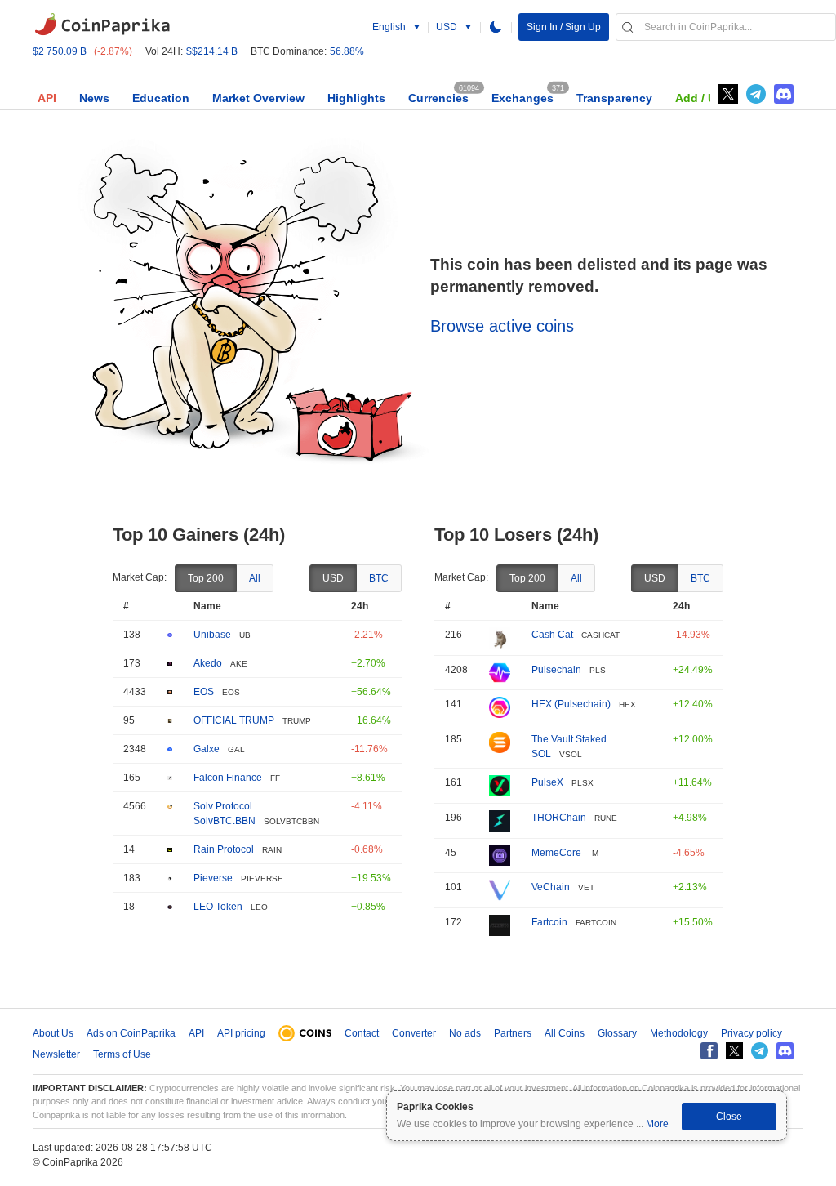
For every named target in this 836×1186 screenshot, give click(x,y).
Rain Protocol (223, 849)
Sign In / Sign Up (564, 27)
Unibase (212, 634)
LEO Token (217, 906)
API (47, 98)
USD (333, 578)
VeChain (550, 887)
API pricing (241, 1033)
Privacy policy (751, 1033)
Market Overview (258, 98)
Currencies (438, 98)
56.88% (347, 51)
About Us (53, 1033)
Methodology (679, 1033)
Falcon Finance (227, 777)
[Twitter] (728, 94)
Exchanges (522, 98)
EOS (203, 692)
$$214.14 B (212, 51)
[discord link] (784, 94)
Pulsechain (556, 669)
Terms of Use (122, 1054)
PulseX (547, 782)
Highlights (356, 98)
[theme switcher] (495, 27)
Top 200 (206, 578)
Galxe (206, 749)
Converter (414, 1033)
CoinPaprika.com (102, 24)
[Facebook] (709, 1050)
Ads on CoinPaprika (131, 1033)
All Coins (565, 1033)
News (94, 98)
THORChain (558, 817)
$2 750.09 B (60, 51)
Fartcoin (549, 922)
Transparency (614, 98)
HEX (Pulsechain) (571, 704)
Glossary (617, 1033)
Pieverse (213, 878)
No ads (465, 1033)
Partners (512, 1033)
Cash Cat (552, 634)
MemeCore (557, 852)
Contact (362, 1033)
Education (160, 98)
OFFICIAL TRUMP (233, 720)
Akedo (207, 663)
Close (729, 1116)
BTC (379, 578)
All (254, 578)
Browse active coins (502, 326)
